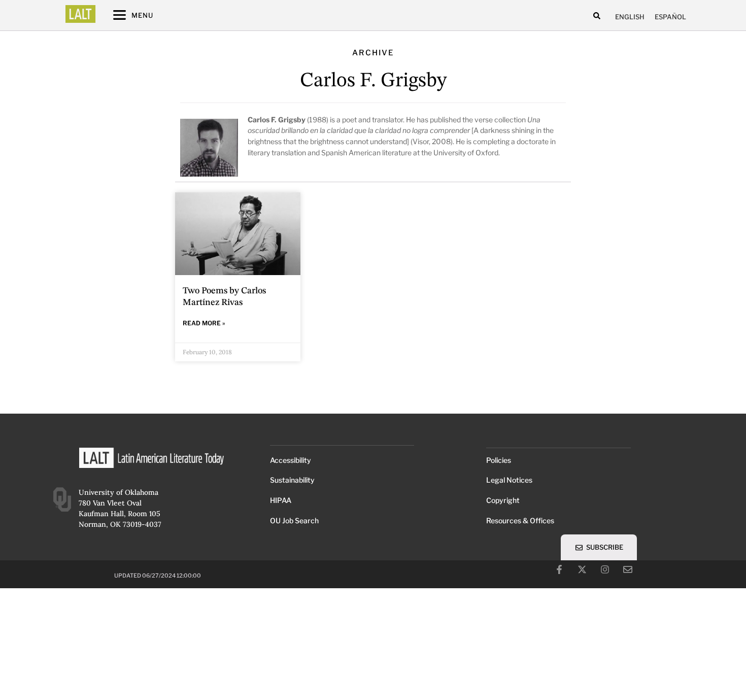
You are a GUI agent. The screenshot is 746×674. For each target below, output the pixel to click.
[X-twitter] (582, 569)
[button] (597, 15)
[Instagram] (605, 569)
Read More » (204, 323)
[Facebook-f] (559, 569)
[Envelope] (628, 569)
